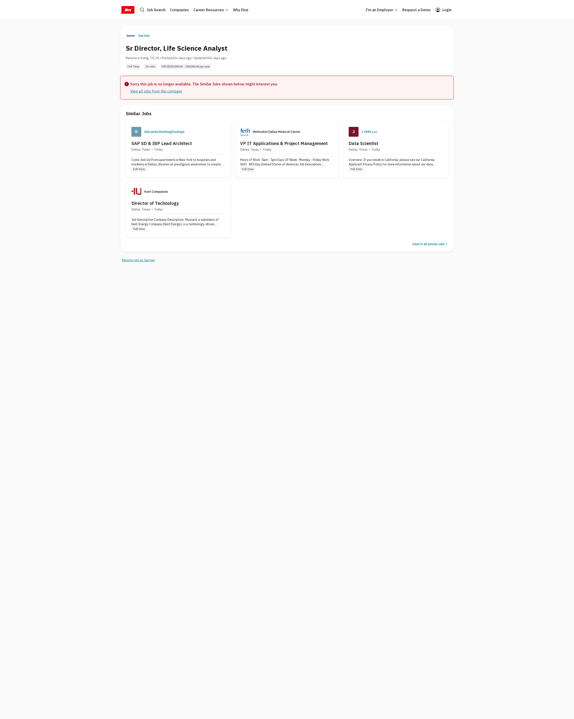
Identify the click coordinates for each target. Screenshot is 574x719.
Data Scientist (363, 143)
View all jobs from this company (156, 91)
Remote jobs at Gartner (138, 260)
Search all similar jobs (428, 244)
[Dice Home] (127, 10)
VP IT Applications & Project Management (284, 143)
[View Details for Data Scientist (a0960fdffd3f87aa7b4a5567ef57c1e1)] (395, 149)
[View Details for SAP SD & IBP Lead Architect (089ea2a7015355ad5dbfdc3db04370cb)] (178, 149)
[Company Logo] (136, 132)
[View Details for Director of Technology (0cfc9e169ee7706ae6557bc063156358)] (178, 209)
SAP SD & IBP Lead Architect (161, 143)
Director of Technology (155, 203)
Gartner (144, 36)
